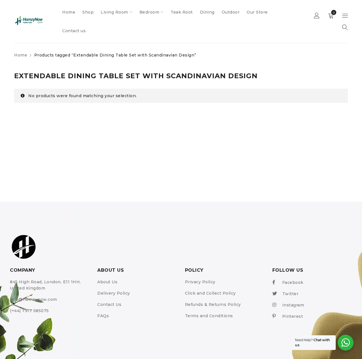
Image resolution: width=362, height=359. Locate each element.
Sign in (317, 16)
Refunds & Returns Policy (213, 304)
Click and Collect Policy (210, 293)
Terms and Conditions (209, 315)
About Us (107, 281)
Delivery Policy (113, 293)
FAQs (103, 315)
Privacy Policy (200, 281)
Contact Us (109, 304)
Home (20, 55)
